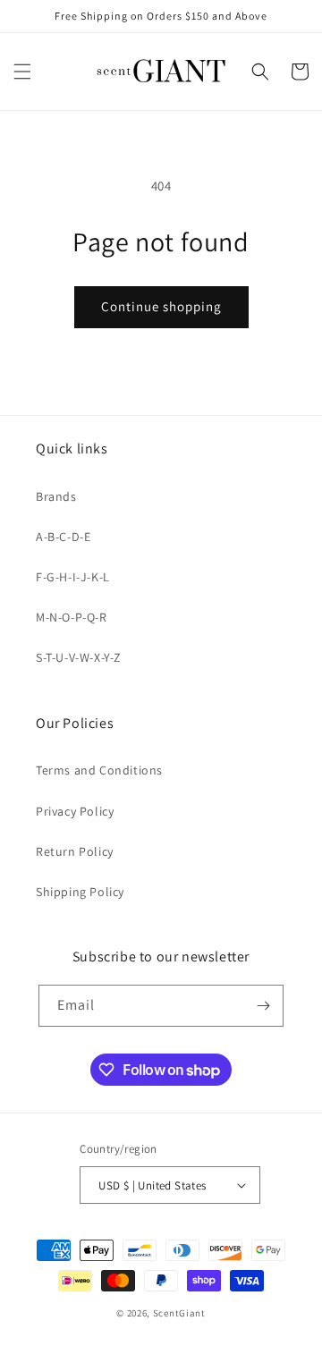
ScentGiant (179, 1313)
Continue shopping (161, 306)
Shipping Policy (80, 892)
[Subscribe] (263, 1006)
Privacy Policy (75, 811)
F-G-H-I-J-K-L (73, 577)
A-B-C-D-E (63, 537)
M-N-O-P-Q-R (71, 617)
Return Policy (75, 851)
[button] (22, 71)
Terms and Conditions (99, 770)
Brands (56, 496)
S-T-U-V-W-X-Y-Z (79, 657)
